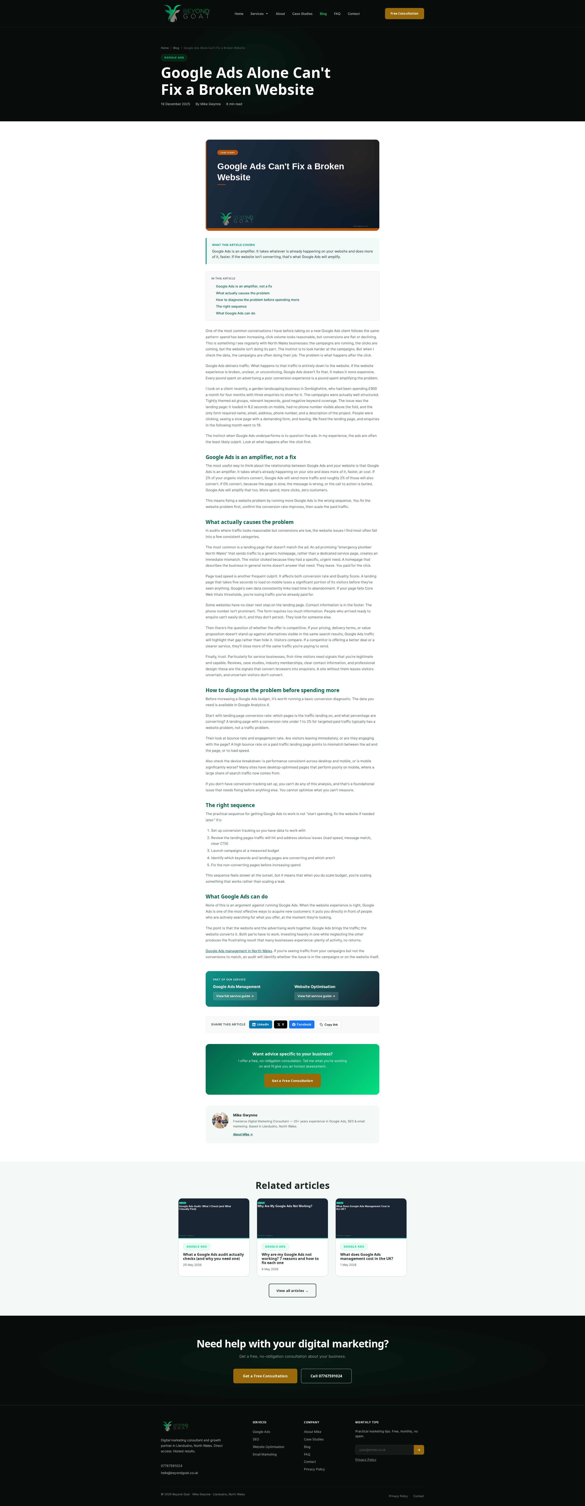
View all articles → (292, 1290)
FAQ (337, 14)
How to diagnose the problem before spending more (257, 300)
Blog (323, 14)
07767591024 (171, 1466)
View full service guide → (235, 996)
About (280, 14)
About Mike (312, 1432)
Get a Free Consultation (292, 1080)
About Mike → (243, 1134)
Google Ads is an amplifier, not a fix (244, 286)
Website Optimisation (268, 1447)
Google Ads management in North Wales (239, 951)
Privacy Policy (314, 1469)
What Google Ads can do (235, 313)
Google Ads (174, 57)
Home (239, 14)
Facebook (304, 1024)
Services (257, 14)
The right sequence (231, 306)
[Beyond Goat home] (186, 13)
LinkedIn (263, 1024)
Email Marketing (265, 1454)
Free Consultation (404, 13)
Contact (354, 14)
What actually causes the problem (243, 293)
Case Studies (302, 14)
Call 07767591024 (326, 1376)
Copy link (331, 1024)
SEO (256, 1439)
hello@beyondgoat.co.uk (179, 1473)
